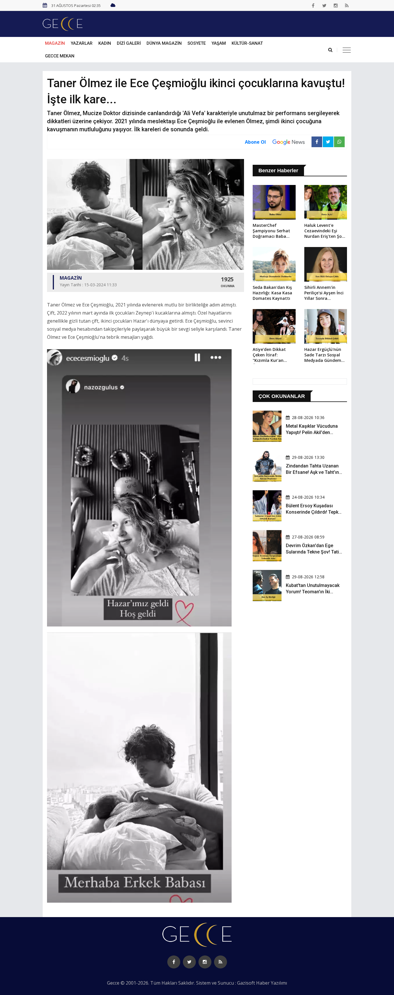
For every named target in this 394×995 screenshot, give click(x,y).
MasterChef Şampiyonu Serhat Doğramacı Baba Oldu (271, 231)
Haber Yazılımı (271, 983)
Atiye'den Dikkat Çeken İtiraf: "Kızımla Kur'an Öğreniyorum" (269, 355)
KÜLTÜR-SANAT (247, 43)
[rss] (347, 5)
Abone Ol (255, 142)
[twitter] (324, 5)
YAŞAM (218, 43)
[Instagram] (335, 5)
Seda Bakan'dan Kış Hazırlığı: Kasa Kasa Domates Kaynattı (272, 293)
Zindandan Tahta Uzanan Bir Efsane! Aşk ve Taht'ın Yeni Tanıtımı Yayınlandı (312, 472)
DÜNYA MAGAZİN (164, 43)
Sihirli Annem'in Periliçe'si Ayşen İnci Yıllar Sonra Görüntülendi (324, 293)
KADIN (104, 43)
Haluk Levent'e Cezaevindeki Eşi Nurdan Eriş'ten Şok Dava (324, 231)
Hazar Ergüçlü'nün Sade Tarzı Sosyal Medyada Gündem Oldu (322, 355)
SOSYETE (196, 43)
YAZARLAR (82, 43)
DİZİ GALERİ (129, 43)
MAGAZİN (55, 43)
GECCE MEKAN (59, 56)
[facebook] (313, 5)
